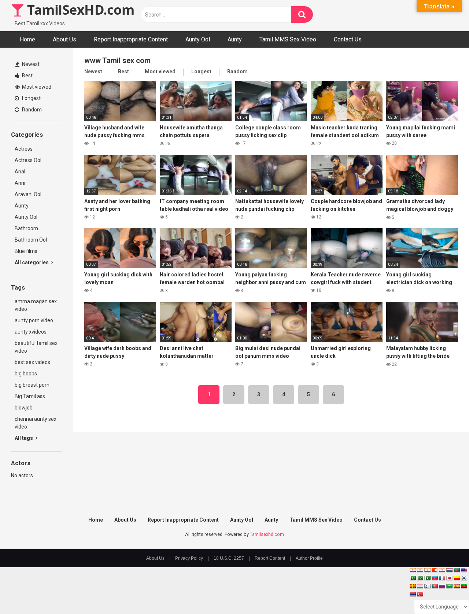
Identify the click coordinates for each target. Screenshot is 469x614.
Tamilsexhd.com (267, 534)
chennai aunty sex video (35, 423)
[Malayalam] (420, 570)
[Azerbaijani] (434, 578)
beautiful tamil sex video (36, 347)
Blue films (26, 251)
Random (31, 110)
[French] (442, 578)
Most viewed (36, 87)
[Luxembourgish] (420, 586)
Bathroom (26, 228)
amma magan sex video (36, 305)
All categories (32, 262)
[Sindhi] (412, 578)
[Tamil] (427, 570)
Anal (20, 171)
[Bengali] (456, 570)
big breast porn (32, 385)
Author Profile (309, 558)
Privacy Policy (189, 558)
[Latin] (412, 586)
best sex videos (32, 362)
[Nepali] (427, 586)
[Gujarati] (412, 570)
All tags (24, 438)
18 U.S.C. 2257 (229, 558)
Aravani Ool (28, 194)
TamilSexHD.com (79, 10)
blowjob (24, 408)
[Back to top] (444, 591)
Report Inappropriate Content (131, 39)
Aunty (235, 39)
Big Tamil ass (30, 396)
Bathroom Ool (31, 240)
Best (27, 75)
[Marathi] (434, 570)
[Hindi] (442, 570)
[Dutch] (449, 570)
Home (27, 39)
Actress (24, 149)
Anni (20, 183)
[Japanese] (449, 578)
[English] (464, 570)
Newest (30, 64)
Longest (31, 98)
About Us (64, 39)
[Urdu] (427, 578)
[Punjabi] (420, 578)
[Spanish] (456, 586)
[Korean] (464, 578)
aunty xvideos (31, 332)
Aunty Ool (197, 39)
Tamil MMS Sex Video (287, 39)
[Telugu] (464, 586)
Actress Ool (28, 160)
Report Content (270, 558)
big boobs (26, 373)
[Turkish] (420, 594)
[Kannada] (456, 578)
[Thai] (412, 594)
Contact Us (348, 39)
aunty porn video (34, 320)
